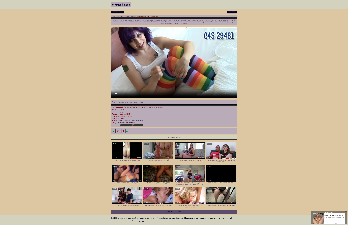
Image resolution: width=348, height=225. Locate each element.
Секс (168, 212)
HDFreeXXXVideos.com (134, 22)
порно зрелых (176, 212)
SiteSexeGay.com (157, 20)
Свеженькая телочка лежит (126, 123)
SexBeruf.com (212, 22)
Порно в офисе (138, 125)
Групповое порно (125, 125)
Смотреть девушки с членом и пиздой (130, 120)
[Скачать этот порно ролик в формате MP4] (127, 131)
